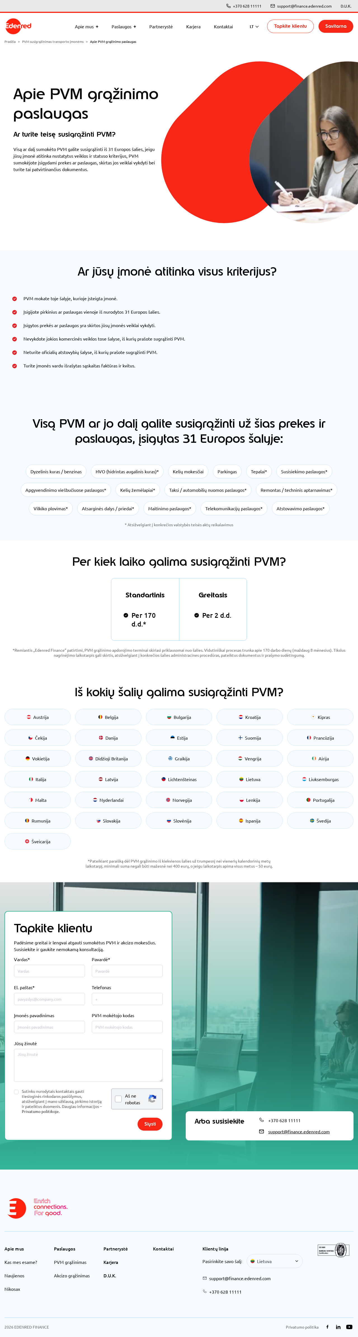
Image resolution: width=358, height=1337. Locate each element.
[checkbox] (16, 1092)
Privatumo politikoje (40, 1111)
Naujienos (14, 1275)
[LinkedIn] (338, 1326)
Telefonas (101, 987)
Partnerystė (115, 1248)
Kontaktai (163, 1248)
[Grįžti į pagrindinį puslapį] (18, 26)
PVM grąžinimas (70, 1262)
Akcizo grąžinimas (72, 1275)
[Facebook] (327, 1326)
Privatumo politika (302, 1326)
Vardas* (22, 959)
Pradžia (10, 41)
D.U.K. (346, 5)
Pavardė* (101, 959)
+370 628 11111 (247, 5)
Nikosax (12, 1289)
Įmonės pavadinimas (34, 1015)
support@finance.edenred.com (304, 5)
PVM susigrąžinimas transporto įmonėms (53, 41)
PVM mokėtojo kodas (113, 1015)
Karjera (110, 1262)
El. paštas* (24, 987)
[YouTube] (349, 1326)
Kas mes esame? (20, 1262)
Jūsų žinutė (25, 1043)
